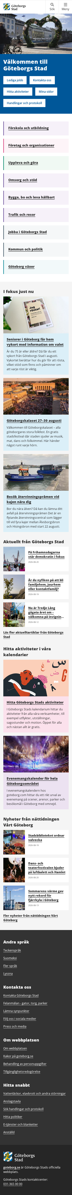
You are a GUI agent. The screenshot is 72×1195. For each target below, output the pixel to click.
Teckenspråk (12, 950)
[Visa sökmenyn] (52, 6)
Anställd (9, 1132)
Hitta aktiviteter (18, 92)
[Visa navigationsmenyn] (65, 6)
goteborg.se (11, 1167)
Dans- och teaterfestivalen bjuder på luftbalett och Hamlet (46, 867)
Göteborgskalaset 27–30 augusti (34, 420)
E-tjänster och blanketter (20, 1124)
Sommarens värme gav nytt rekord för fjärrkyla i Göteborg (46, 895)
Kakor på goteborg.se (18, 1056)
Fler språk (10, 966)
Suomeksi (10, 958)
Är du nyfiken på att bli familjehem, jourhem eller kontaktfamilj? (45, 584)
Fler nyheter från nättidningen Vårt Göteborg (30, 918)
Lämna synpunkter (16, 1011)
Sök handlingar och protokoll (23, 1109)
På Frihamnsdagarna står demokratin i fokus (46, 554)
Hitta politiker (12, 1117)
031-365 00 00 (12, 1184)
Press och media (14, 1026)
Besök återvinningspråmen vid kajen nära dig (33, 499)
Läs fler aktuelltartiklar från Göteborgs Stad (33, 634)
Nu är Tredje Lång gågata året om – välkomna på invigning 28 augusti (45, 614)
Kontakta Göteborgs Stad (21, 995)
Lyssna (8, 973)
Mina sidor (46, 92)
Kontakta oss (42, 80)
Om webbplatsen (15, 1048)
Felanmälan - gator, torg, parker (25, 1003)
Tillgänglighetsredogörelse (21, 1072)
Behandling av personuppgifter (25, 1064)
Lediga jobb (15, 80)
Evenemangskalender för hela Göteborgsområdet (32, 781)
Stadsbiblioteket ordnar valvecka (46, 837)
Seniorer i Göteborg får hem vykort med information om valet (35, 342)
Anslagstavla (12, 1101)
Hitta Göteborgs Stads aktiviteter (35, 702)
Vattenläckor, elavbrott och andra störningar (34, 1093)
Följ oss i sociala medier (19, 1019)
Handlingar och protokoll (24, 103)
